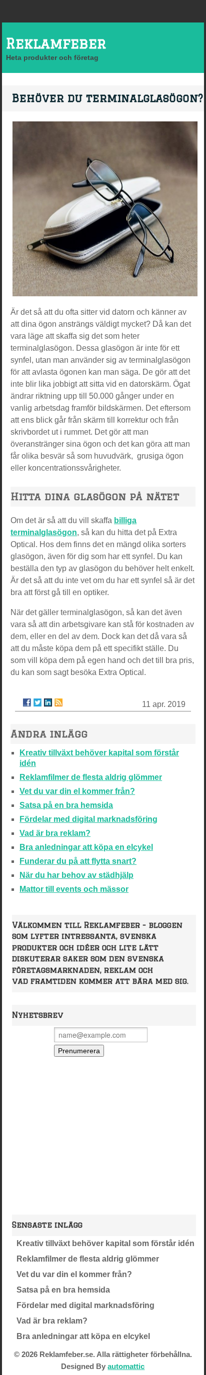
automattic (126, 1366)
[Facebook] (27, 702)
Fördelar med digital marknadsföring (89, 819)
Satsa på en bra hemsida (66, 805)
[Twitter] (38, 702)
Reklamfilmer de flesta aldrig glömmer (91, 777)
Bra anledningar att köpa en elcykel (86, 847)
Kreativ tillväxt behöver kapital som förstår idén (105, 1243)
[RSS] (58, 702)
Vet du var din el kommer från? (77, 791)
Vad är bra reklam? (55, 833)
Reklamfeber (56, 43)
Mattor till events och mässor (74, 889)
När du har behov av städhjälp (77, 875)
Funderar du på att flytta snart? (78, 861)
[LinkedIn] (48, 702)
